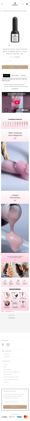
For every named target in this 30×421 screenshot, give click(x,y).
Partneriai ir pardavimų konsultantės (11, 371)
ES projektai (6, 382)
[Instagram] (8, 344)
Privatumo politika (7, 374)
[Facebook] (3, 344)
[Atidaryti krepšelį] (27, 4)
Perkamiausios (6, 356)
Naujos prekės (6, 354)
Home (1, 10)
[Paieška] (23, 4)
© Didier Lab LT (15, 414)
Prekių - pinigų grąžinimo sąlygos (10, 379)
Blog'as (5, 366)
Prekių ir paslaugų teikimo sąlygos (11, 377)
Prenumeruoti (15, 407)
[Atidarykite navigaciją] (2, 4)
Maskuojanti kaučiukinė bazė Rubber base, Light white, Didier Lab (15, 10)
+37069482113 (15, 318)
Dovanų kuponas (7, 369)
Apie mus (5, 364)
